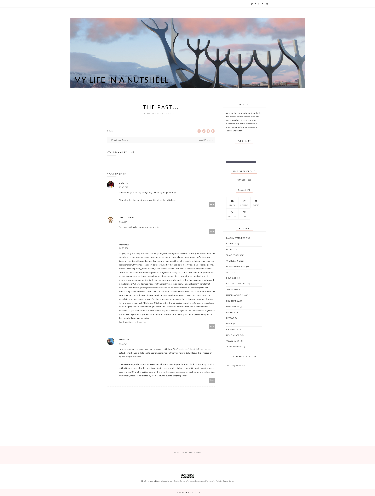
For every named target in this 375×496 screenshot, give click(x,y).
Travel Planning (234, 346)
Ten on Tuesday (233, 289)
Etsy (244, 217)
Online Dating (233, 261)
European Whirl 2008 (236, 295)
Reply (212, 204)
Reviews (230, 318)
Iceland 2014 (232, 329)
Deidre (123, 182)
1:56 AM (123, 222)
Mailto (232, 205)
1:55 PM (122, 343)
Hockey (229, 249)
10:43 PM (123, 187)
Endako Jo (126, 339)
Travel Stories (233, 255)
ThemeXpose (195, 492)
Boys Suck (231, 278)
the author (127, 217)
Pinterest (232, 217)
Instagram (244, 205)
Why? (228, 272)
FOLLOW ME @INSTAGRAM (189, 452)
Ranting (230, 243)
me (159, 481)
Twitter (256, 205)
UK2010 (229, 323)
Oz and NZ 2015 (233, 341)
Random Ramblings (235, 238)
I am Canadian (233, 306)
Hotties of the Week (236, 266)
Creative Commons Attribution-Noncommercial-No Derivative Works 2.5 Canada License (203, 481)
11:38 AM (123, 248)
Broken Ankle (233, 301)
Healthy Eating (233, 335)
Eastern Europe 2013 (236, 283)
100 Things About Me (235, 365)
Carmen (149, 113)
